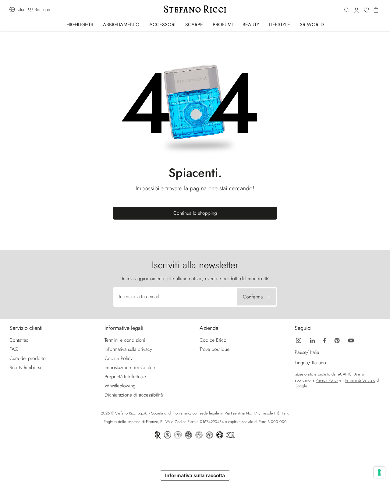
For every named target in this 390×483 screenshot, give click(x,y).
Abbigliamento (121, 24)
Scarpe (194, 24)
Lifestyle (279, 24)
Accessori (162, 24)
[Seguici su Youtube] (351, 340)
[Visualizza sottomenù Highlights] (97, 24)
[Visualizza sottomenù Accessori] (179, 24)
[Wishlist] (366, 10)
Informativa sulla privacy (128, 349)
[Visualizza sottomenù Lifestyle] (294, 24)
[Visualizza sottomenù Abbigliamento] (143, 24)
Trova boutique (214, 349)
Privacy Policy (327, 380)
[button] (347, 10)
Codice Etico (213, 340)
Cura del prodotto (27, 358)
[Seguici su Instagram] (299, 340)
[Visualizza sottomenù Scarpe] (207, 24)
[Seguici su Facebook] (324, 340)
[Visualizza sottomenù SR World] (328, 24)
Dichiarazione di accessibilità (134, 394)
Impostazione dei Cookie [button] (130, 367)
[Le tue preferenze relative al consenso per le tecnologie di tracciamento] (379, 472)
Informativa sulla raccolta (195, 475)
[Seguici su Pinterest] (337, 340)
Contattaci (19, 340)
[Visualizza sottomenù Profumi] (237, 24)
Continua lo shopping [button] (195, 213)
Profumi (223, 24)
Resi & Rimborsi (25, 367)
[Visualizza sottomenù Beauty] (263, 24)
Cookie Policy (119, 358)
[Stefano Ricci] (195, 9)
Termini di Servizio (360, 380)
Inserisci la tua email (139, 296)
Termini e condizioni (125, 340)
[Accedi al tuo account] (356, 10)
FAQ (14, 349)
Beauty (251, 24)
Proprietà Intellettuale (125, 376)
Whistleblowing (120, 385)
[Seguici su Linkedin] (312, 340)
